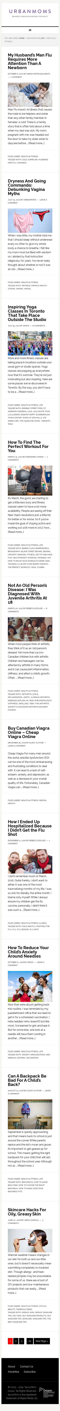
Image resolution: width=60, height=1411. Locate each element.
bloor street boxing (31, 551)
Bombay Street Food (32, 408)
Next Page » (42, 1341)
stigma (11, 289)
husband (43, 159)
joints (26, 697)
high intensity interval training (29, 558)
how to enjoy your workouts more (26, 561)
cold (24, 159)
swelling (23, 703)
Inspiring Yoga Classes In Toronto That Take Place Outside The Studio (27, 313)
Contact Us (26, 1366)
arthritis (27, 694)
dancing (21, 554)
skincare (27, 1319)
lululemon (14, 414)
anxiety (26, 1055)
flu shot (34, 929)
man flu (12, 163)
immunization (38, 1055)
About (11, 1366)
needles (12, 1058)
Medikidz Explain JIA (18, 700)
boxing (46, 551)
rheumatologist (43, 700)
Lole (29, 411)
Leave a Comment (17, 746)
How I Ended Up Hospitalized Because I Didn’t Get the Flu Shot (30, 828)
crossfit (12, 554)
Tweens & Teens (24, 1309)
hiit (49, 558)
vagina (19, 289)
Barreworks (42, 548)
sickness (21, 163)
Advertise (13, 1371)
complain (33, 159)
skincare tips (39, 1319)
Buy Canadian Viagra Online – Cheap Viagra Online (28, 732)
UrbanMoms (30, 13)
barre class (28, 548)
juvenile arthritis (40, 697)
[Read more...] (36, 143)
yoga (10, 424)
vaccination (32, 1058)
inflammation (15, 697)
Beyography (14, 551)
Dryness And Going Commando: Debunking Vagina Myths (27, 187)
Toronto (45, 421)
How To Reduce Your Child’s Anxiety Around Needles (28, 952)
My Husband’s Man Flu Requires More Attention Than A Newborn (30, 61)
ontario (21, 1058)
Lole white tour (41, 411)
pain (31, 700)
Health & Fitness (29, 156)
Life (41, 405)
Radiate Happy (28, 414)
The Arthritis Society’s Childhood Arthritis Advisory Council (28, 706)
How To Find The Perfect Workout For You (28, 446)
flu (14, 929)
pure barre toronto (37, 564)
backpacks (27, 1182)
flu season (23, 929)
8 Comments (39, 326)
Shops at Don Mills (32, 418)
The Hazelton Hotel (30, 421)
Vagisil (27, 289)
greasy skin (28, 1312)
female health (39, 285)
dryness (26, 285)
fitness (31, 554)
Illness (43, 923)
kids (48, 1055)
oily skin (17, 1316)
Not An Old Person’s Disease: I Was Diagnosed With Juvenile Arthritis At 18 (27, 594)
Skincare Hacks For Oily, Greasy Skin (27, 1211)
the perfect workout (19, 567)
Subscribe (30, 1371)
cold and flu (29, 926)
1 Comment (16, 77)
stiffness (13, 703)
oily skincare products (34, 1316)
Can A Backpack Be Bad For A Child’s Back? (27, 1080)
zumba (40, 567)
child (35, 694)
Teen (31, 703)
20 (29, 1341)
